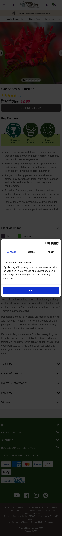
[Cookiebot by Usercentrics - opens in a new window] (45, 243)
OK (31, 290)
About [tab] (51, 252)
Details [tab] (31, 252)
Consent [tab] (11, 252)
